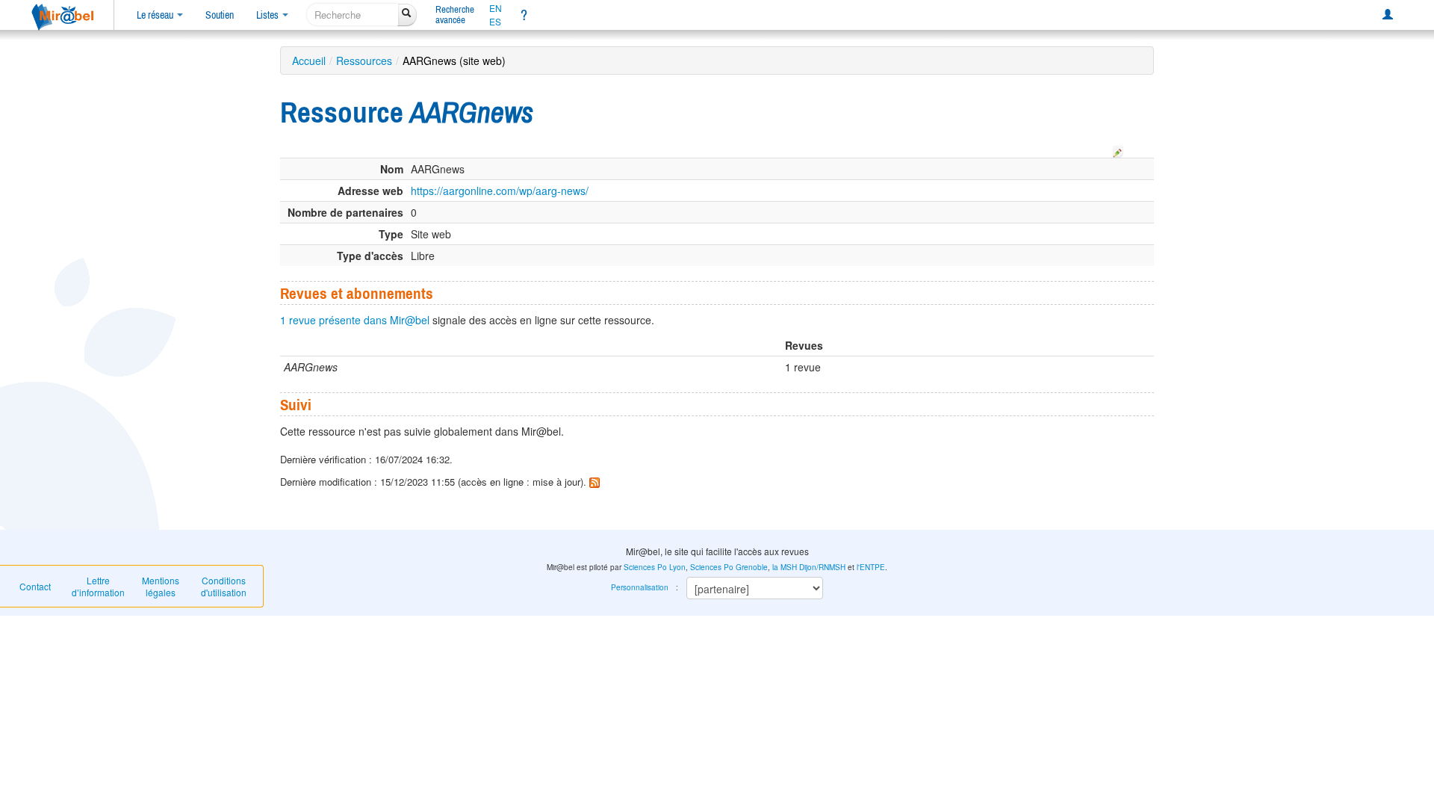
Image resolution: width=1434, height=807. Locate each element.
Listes (268, 15)
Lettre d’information (98, 586)
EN (495, 8)
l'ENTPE (871, 567)
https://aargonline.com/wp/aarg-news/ (500, 190)
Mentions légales (160, 586)
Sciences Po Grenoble (729, 567)
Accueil (309, 60)
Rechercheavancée (454, 14)
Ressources (364, 60)
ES (495, 21)
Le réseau (156, 15)
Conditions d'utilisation (223, 586)
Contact (35, 586)
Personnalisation (639, 587)
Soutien (219, 15)
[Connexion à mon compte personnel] (1387, 15)
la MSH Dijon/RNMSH (808, 567)
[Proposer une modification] (1118, 149)
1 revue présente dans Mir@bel (354, 319)
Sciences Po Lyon (655, 567)
